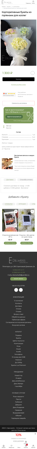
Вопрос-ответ (18, 314)
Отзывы (18, 311)
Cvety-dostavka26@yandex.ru (18, 275)
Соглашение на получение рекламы (18, 322)
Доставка (9, 180)
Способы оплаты (26, 180)
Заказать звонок (18, 278)
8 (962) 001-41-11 (18, 270)
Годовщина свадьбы (18, 418)
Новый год (18, 375)
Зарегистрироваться (14, 117)
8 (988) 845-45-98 (18, 272)
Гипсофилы (18, 354)
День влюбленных (18, 381)
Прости (18, 399)
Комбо (18, 351)
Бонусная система (18, 325)
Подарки (18, 335)
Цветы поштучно (18, 341)
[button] (32, 224)
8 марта (18, 378)
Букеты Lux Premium (18, 365)
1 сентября (18, 386)
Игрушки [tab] (22, 204)
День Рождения (18, 407)
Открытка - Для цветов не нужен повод (26, 236)
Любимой (18, 402)
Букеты (18, 338)
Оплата (18, 309)
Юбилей (18, 415)
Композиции (18, 343)
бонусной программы (26, 120)
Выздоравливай (18, 413)
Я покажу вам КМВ (18, 357)
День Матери (18, 383)
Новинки (18, 360)
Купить (18, 79)
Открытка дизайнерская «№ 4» (10, 236)
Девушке (18, 405)
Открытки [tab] (8, 204)
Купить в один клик (18, 84)
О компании (18, 301)
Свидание (18, 410)
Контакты (18, 303)
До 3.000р (18, 362)
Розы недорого (18, 396)
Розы (18, 346)
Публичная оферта (18, 320)
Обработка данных (18, 317)
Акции (18, 349)
